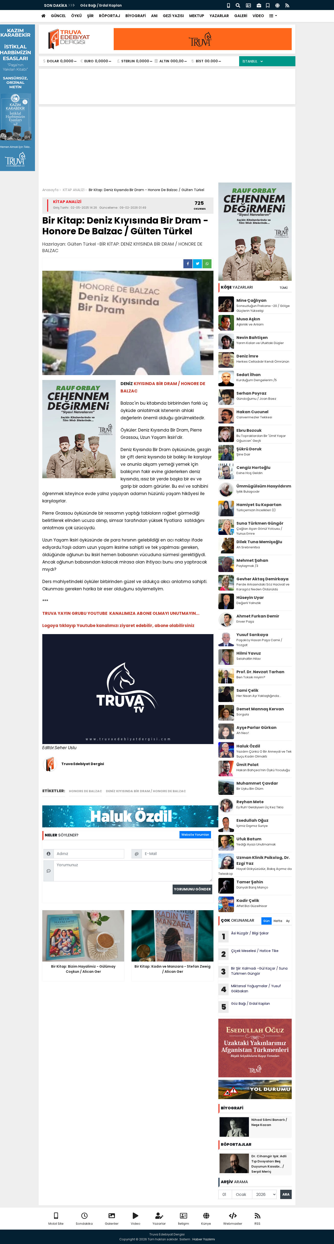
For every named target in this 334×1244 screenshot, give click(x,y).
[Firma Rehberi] (259, 5)
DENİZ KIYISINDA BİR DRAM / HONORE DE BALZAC (146, 791)
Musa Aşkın (248, 319)
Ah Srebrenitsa (248, 547)
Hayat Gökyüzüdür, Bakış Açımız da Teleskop (255, 871)
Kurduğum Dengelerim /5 (256, 380)
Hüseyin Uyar (250, 597)
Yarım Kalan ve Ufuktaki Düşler (260, 343)
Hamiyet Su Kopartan (258, 505)
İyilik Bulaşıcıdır (248, 491)
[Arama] (238, 5)
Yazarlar (159, 1223)
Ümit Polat (247, 765)
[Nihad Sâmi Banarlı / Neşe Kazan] (234, 1126)
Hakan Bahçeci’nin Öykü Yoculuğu (263, 770)
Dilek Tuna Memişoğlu (259, 542)
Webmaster (232, 1223)
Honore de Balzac (85, 791)
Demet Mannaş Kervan (260, 709)
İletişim (183, 1223)
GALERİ (240, 15)
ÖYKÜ (76, 15)
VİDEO (258, 15)
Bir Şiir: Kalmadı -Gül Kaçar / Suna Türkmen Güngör (254, 971)
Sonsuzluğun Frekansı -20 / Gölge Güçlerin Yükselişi (263, 308)
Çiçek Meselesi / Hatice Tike (249, 954)
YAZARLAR (219, 15)
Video (135, 1223)
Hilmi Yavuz (248, 653)
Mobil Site (56, 1223)
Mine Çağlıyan (251, 300)
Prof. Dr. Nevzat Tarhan (260, 672)
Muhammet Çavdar (257, 783)
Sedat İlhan (248, 375)
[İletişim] (248, 5)
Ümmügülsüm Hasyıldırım (263, 486)
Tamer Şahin (249, 882)
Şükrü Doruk (249, 449)
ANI (154, 15)
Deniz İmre (247, 356)
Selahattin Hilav (248, 658)
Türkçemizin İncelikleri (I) (256, 510)
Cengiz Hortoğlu (253, 467)
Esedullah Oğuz (252, 820)
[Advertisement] (167, 146)
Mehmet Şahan (252, 560)
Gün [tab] (266, 921)
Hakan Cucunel (252, 412)
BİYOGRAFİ (135, 15)
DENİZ (127, 384)
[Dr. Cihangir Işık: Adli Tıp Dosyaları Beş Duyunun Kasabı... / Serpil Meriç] (234, 1163)
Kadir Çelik (247, 900)
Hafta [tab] (278, 921)
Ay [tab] (288, 921)
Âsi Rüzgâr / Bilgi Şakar (245, 936)
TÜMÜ (283, 288)
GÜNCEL (58, 15)
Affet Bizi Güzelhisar (251, 906)
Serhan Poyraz (251, 393)
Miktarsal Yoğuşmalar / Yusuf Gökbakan (251, 989)
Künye (206, 1223)
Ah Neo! (242, 733)
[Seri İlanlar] (268, 5)
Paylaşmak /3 (247, 565)
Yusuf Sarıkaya (252, 635)
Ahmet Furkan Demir (257, 616)
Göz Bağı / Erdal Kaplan (101, 5)
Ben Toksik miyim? (250, 677)
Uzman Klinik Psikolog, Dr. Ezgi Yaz (263, 860)
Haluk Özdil (248, 746)
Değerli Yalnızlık (248, 603)
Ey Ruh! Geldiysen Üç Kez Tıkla (259, 807)
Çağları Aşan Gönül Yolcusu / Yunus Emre (259, 531)
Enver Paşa (245, 621)
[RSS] (287, 5)
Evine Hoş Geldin (249, 473)
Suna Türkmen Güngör (259, 523)
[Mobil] (228, 5)
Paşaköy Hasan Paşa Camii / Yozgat (259, 642)
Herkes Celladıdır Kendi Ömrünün (262, 361)
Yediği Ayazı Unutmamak (256, 844)
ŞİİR (90, 15)
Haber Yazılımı (203, 1239)
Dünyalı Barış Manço (252, 887)
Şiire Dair (243, 454)
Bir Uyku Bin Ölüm (250, 788)
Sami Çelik (247, 690)
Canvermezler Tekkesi (254, 417)
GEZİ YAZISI (173, 15)
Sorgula (242, 714)
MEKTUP (196, 15)
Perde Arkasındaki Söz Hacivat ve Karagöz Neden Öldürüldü (262, 587)
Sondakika (84, 1223)
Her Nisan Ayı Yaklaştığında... (258, 695)
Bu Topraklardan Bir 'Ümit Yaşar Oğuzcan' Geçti (261, 438)
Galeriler (112, 1223)
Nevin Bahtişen (252, 337)
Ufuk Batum (248, 839)
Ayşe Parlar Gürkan (256, 727)
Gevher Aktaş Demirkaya (262, 579)
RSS (257, 1223)
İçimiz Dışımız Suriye (252, 825)
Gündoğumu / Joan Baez (256, 398)
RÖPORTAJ (109, 15)
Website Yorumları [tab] (195, 835)
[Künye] (277, 5)
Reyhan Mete (250, 802)
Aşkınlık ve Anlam (250, 324)
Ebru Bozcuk (249, 430)
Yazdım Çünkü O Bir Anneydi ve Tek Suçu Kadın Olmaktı (264, 754)
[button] (273, 16)
